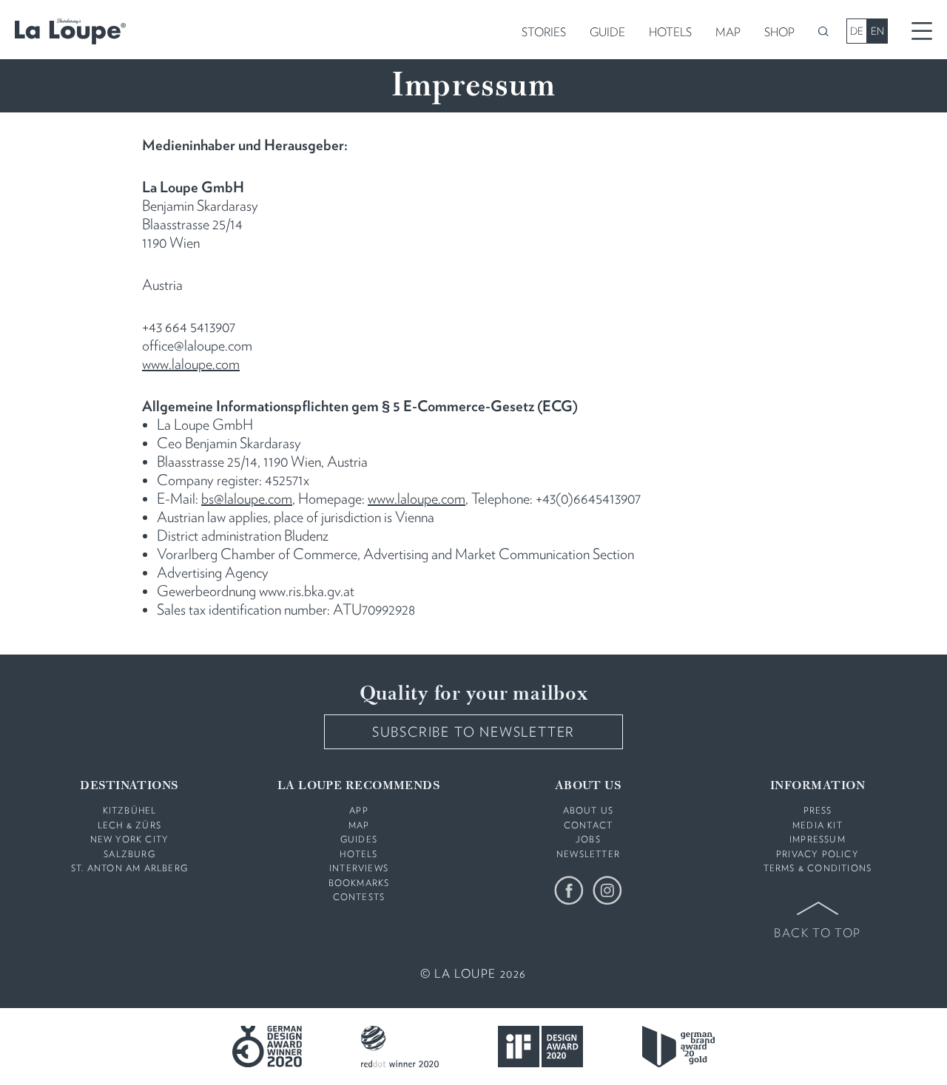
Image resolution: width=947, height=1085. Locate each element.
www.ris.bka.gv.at (306, 591)
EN (877, 31)
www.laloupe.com (191, 364)
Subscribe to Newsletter (473, 732)
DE (856, 31)
